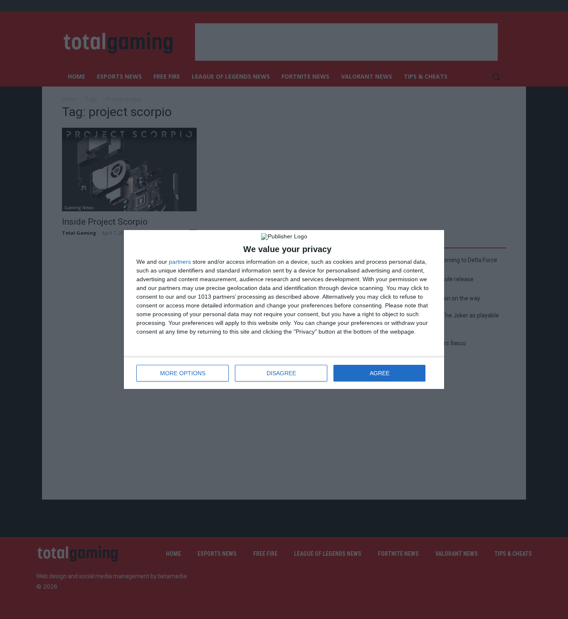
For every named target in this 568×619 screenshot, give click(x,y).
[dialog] (284, 309)
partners (180, 262)
